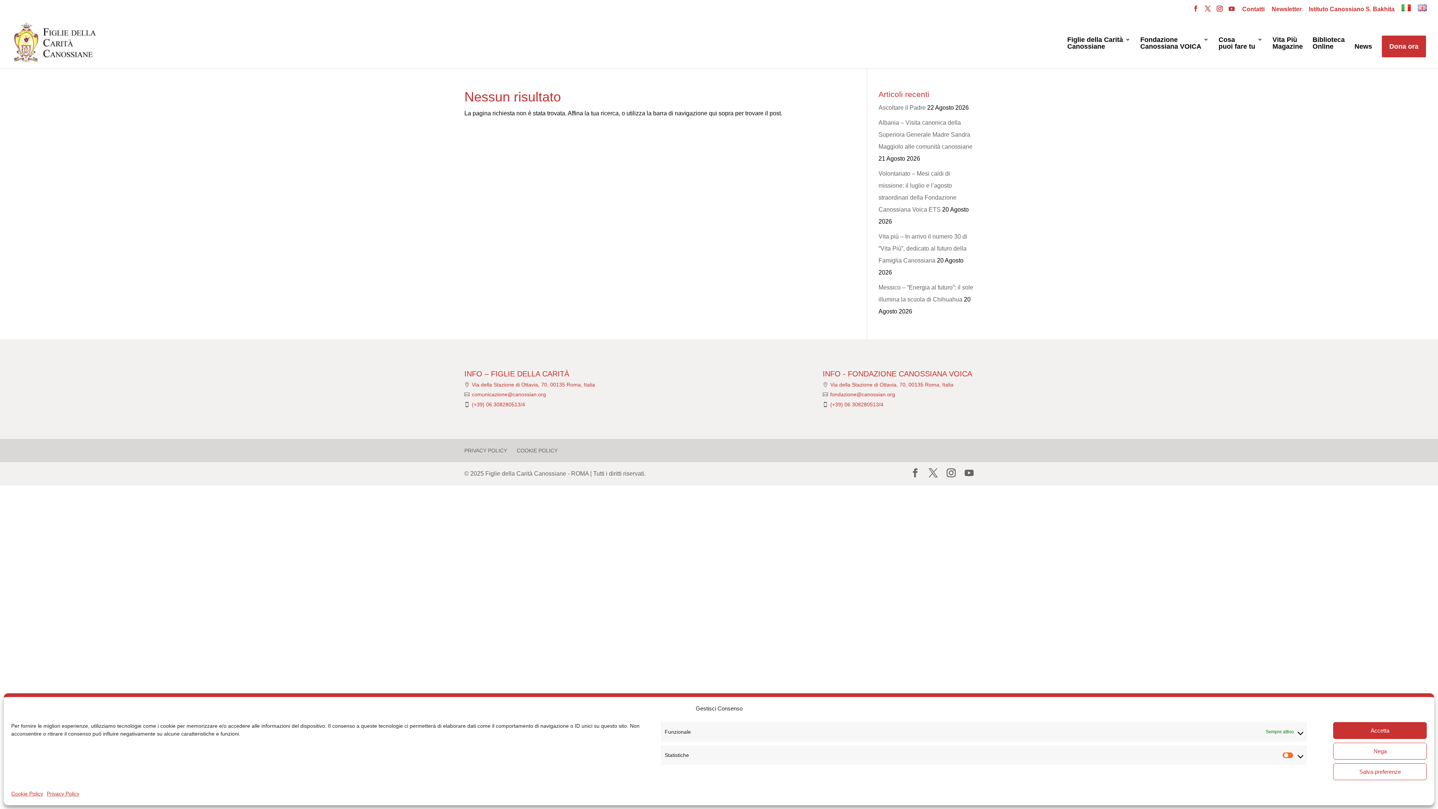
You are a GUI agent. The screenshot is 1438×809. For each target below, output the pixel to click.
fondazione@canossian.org (862, 394)
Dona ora (1404, 46)
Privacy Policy (63, 794)
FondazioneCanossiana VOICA (1170, 43)
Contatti (1253, 9)
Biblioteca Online (1329, 43)
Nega (1380, 751)
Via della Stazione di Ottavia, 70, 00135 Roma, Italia (533, 385)
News (1363, 46)
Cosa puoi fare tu (1237, 43)
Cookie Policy (27, 794)
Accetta (1380, 730)
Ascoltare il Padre (902, 107)
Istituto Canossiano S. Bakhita (1352, 9)
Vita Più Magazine (1287, 43)
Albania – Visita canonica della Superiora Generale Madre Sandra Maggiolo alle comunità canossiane (926, 134)
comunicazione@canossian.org (509, 394)
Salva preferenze (1380, 772)
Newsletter (1287, 9)
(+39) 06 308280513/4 (498, 404)
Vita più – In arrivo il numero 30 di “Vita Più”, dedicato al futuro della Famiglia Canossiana (923, 248)
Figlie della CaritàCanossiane (1095, 43)
